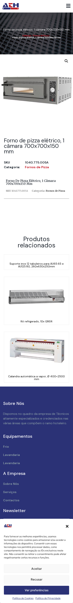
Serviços (10, 492)
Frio (6, 447)
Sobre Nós (11, 484)
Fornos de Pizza (41, 36)
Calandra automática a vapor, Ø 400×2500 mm (36, 378)
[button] (67, 526)
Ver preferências (36, 590)
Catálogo (26, 36)
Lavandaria (11, 455)
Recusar (36, 579)
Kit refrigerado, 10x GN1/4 (37, 321)
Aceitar (36, 569)
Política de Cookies (22, 598)
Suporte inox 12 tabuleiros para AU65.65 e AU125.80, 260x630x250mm (37, 265)
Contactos (11, 500)
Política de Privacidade (48, 598)
